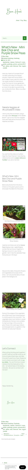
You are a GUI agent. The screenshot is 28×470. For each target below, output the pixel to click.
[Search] (25, 38)
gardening (9, 64)
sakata (7, 66)
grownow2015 (21, 64)
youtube (5, 68)
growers (15, 64)
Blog (25, 20)
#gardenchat (6, 62)
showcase (15, 66)
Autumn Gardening (8, 58)
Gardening (16, 58)
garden (4, 64)
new (4, 66)
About (18, 20)
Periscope (14, 115)
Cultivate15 (18, 62)
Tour (20, 66)
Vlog (21, 20)
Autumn (12, 62)
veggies (24, 66)
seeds (11, 66)
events (23, 62)
